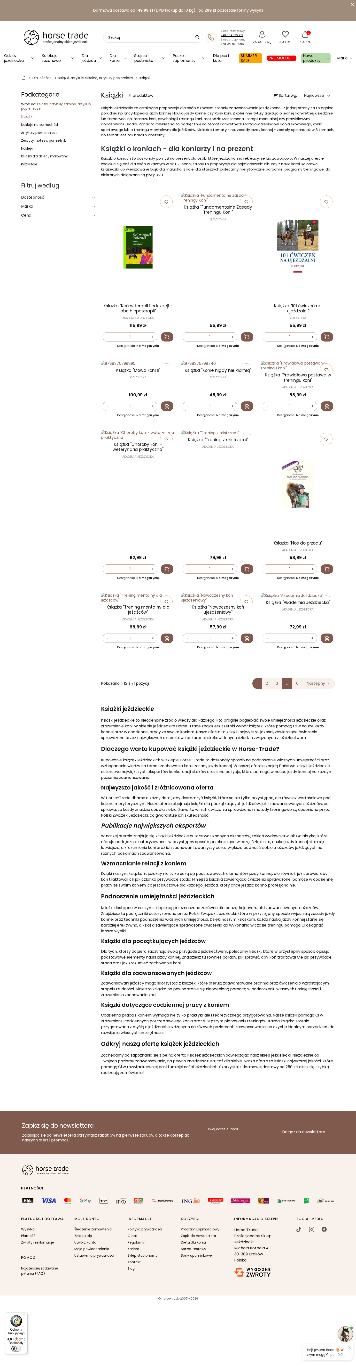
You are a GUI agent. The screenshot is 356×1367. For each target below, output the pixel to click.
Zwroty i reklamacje (37, 1242)
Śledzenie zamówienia (93, 1229)
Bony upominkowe (196, 1255)
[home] (23, 77)
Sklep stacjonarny (142, 1255)
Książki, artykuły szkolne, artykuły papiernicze (56, 106)
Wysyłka (28, 1229)
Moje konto (87, 1219)
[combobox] (153, 37)
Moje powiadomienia (91, 1248)
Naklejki (27, 148)
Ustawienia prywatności (94, 1255)
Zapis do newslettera (198, 1235)
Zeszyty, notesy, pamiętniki (44, 140)
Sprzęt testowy (193, 1248)
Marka (27, 206)
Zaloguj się (83, 1235)
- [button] (108, 337)
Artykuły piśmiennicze (39, 133)
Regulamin (137, 1242)
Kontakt (134, 1262)
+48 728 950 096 (232, 44)
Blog (131, 1268)
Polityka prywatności (145, 1229)
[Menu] (24, 1315)
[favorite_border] (138, 363)
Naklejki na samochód (39, 125)
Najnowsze (318, 96)
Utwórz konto (85, 1242)
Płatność (28, 1235)
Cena (26, 215)
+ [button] (152, 337)
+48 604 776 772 (232, 35)
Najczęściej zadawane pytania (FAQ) (39, 1271)
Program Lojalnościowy (200, 1229)
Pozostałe (29, 164)
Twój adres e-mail (222, 1129)
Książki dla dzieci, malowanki (44, 156)
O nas (133, 1235)
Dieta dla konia (193, 1242)
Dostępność (32, 197)
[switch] (16, 1348)
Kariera (133, 1248)
